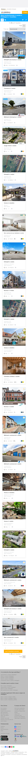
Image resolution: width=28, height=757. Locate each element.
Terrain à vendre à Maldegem (7, 679)
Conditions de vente (10, 753)
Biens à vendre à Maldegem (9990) (9, 698)
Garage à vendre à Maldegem (7, 677)
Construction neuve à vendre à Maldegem (10, 680)
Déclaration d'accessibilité (22, 754)
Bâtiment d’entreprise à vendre (12, 117)
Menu (25, 12)
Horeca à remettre (9, 203)
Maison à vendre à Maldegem (7, 676)
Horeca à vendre (8, 521)
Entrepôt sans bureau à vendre (12, 59)
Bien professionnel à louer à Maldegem (9, 690)
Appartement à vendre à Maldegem (9, 674)
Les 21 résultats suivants (12, 651)
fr (26, 9)
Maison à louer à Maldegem (7, 688)
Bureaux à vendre (9, 290)
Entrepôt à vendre (9, 174)
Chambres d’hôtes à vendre (11, 376)
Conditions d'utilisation (5, 752)
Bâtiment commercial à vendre (12, 435)
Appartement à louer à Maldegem (8, 687)
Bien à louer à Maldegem (6, 685)
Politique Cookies (14, 752)
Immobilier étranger (11, 9)
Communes (13, 754)
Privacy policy (21, 752)
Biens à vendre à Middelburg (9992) (9, 699)
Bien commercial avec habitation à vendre (14, 233)
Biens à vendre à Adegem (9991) (8, 696)
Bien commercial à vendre (11, 637)
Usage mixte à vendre (10, 145)
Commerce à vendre (9, 88)
